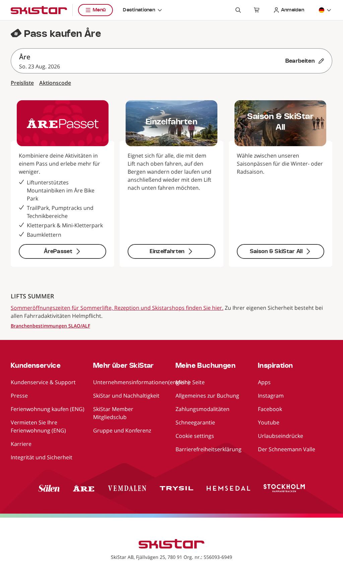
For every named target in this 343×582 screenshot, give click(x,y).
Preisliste (22, 82)
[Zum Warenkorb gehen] (257, 10)
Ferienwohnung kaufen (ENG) (47, 409)
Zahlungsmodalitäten (202, 409)
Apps (264, 382)
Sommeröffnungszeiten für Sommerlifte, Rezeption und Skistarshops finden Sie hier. (117, 307)
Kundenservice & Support (43, 382)
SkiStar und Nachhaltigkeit (126, 395)
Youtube (268, 422)
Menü (99, 10)
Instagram (271, 395)
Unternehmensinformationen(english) (141, 382)
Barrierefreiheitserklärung (209, 449)
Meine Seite (190, 382)
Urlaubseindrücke (280, 436)
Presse (19, 395)
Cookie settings (195, 436)
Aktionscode (55, 82)
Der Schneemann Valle (286, 449)
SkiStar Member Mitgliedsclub (113, 413)
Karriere (21, 444)
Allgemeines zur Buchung (207, 395)
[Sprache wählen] (325, 10)
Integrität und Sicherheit (41, 457)
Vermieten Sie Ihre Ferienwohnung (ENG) (38, 426)
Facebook (270, 409)
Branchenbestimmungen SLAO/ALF (50, 326)
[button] (171, 61)
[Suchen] (238, 10)
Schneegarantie (195, 422)
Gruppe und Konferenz (122, 430)
